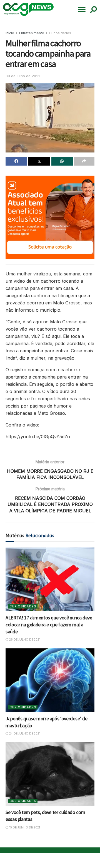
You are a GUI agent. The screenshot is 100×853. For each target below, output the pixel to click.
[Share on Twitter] (39, 161)
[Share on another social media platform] (84, 161)
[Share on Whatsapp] (62, 161)
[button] (81, 9)
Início (10, 33)
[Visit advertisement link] (50, 217)
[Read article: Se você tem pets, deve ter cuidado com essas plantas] (50, 774)
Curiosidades (60, 33)
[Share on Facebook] (16, 161)
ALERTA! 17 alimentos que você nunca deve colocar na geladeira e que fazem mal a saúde (49, 624)
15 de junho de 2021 (24, 827)
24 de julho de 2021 (24, 733)
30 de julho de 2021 (23, 76)
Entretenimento (31, 33)
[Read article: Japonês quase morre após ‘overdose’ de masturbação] (50, 680)
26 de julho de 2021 (24, 639)
